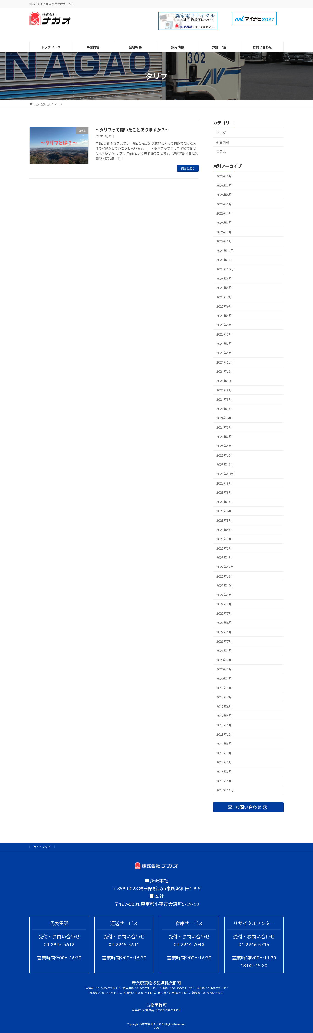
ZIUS (156, 1027)
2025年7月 (224, 297)
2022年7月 (224, 613)
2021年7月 (224, 641)
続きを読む (188, 168)
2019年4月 (224, 716)
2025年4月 (224, 325)
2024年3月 (224, 427)
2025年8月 (224, 288)
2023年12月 (225, 455)
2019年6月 (224, 706)
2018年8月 (224, 744)
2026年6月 (224, 195)
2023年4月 (224, 530)
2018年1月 (224, 781)
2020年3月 (224, 669)
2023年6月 (224, 511)
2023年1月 (224, 558)
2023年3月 (224, 539)
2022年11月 (225, 576)
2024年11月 (225, 372)
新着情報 (222, 142)
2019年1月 (224, 725)
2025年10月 (225, 269)
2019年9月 (224, 688)
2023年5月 (224, 520)
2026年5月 (224, 204)
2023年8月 (224, 493)
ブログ (221, 133)
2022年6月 (224, 623)
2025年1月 (224, 353)
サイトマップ (42, 846)
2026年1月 (224, 241)
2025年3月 (224, 334)
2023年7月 (224, 502)
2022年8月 (224, 604)
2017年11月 (225, 790)
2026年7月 (224, 185)
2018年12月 (225, 734)
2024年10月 (225, 381)
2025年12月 (225, 251)
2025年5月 (224, 316)
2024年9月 (224, 390)
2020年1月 (224, 679)
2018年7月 (224, 753)
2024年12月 (225, 362)
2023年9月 (224, 483)
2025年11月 (225, 260)
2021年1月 (224, 651)
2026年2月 (224, 232)
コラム (221, 152)
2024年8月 (224, 400)
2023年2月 (224, 548)
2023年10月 (225, 474)
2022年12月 (225, 567)
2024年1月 (224, 446)
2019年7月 (224, 697)
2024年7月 (224, 409)
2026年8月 (224, 176)
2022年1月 (224, 632)
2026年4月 (224, 213)
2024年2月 (224, 437)
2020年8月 (224, 660)
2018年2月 (224, 772)
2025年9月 (224, 279)
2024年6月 (224, 418)
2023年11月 (225, 465)
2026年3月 (224, 223)
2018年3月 (224, 762)
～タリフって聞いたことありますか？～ (132, 129)
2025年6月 (224, 307)
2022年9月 (224, 595)
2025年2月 (224, 344)
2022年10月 (225, 586)
